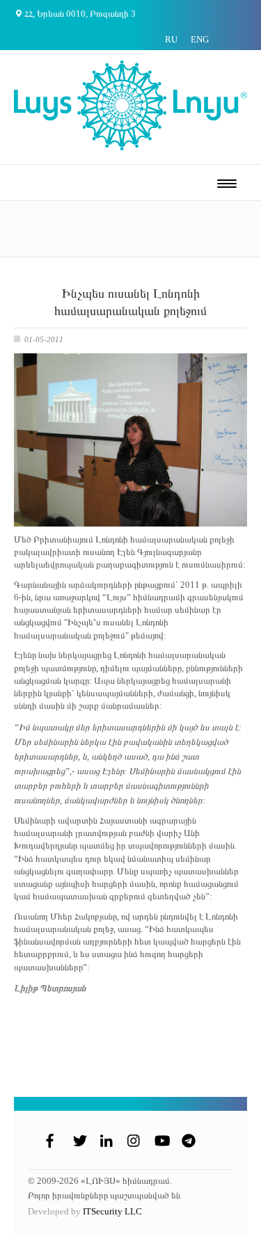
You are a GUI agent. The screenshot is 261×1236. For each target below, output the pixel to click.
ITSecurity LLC (112, 1211)
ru (171, 39)
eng (200, 39)
